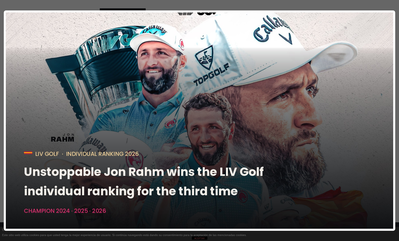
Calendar (163, 20)
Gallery (197, 20)
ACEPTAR (199, 238)
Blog (211, 20)
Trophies (181, 20)
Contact (225, 20)
